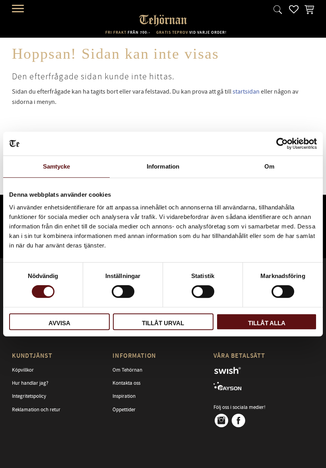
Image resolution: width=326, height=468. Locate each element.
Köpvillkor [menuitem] (23, 370)
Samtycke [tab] (56, 166)
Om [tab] (269, 166)
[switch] (123, 291)
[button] (19, 9)
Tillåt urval (163, 323)
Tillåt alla (266, 323)
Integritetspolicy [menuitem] (29, 396)
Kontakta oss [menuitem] (126, 383)
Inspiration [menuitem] (124, 396)
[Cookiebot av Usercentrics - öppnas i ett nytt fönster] (282, 144)
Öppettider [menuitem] (124, 410)
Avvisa (59, 323)
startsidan (246, 92)
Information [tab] (163, 166)
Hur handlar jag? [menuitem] (30, 383)
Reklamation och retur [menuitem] (36, 410)
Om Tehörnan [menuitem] (127, 370)
